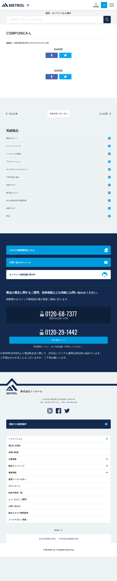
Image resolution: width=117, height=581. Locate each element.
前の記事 (13, 113)
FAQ (8, 216)
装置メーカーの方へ (17, 479)
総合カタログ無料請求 (18, 513)
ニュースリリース (13, 146)
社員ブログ (10, 185)
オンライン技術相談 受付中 (22, 274)
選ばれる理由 (14, 445)
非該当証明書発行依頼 (47, 539)
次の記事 (103, 113)
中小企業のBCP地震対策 (16, 200)
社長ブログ (10, 208)
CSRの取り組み (12, 177)
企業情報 (12, 459)
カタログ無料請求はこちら (22, 250)
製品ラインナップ (16, 466)
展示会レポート (12, 193)
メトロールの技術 (13, 154)
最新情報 (12, 472)
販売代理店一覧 (15, 493)
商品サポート (11, 138)
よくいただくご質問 (17, 499)
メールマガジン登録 (17, 519)
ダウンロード (14, 486)
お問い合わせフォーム (20, 262)
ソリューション (15, 439)
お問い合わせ (14, 506)
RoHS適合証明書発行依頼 (68, 539)
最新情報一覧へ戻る (58, 113)
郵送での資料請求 (17, 424)
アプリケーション (13, 162)
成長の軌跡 (13, 452)
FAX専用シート (58, 340)
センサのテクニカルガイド (17, 169)
